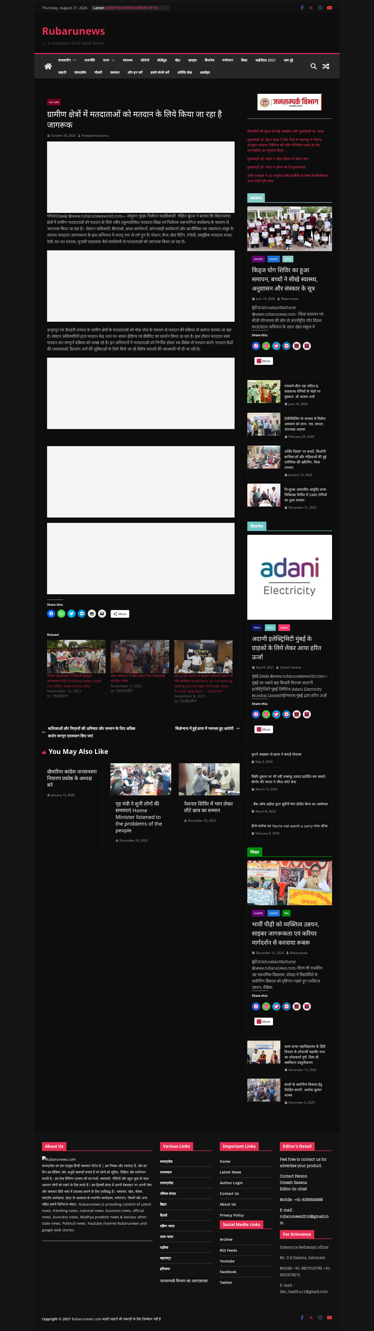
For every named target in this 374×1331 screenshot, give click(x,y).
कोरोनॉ (145, 60)
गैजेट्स (257, 627)
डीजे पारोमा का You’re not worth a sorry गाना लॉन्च (289, 825)
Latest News (230, 1172)
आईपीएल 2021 (265, 60)
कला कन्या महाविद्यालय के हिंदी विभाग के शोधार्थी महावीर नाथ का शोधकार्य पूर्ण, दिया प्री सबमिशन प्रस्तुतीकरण (304, 1054)
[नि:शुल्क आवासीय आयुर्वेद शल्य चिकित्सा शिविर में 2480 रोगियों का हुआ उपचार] (263, 498)
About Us (228, 1204)
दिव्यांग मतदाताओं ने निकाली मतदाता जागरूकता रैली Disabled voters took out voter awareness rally (74, 680)
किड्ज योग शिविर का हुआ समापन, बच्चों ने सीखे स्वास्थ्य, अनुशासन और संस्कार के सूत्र (285, 279)
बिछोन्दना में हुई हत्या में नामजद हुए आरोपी (204, 728)
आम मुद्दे (288, 60)
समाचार (115, 72)
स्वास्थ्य (128, 60)
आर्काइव (205, 72)
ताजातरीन (64, 60)
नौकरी (98, 72)
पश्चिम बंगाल (168, 1193)
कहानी (62, 72)
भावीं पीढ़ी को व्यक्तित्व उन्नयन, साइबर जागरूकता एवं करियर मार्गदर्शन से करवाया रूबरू (285, 933)
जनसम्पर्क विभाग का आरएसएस (184, 1281)
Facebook (228, 1271)
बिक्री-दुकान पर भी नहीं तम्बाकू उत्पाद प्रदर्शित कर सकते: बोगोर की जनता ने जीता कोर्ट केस (288, 779)
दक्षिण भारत (167, 1225)
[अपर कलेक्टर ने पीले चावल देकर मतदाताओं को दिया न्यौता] (140, 656)
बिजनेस (209, 60)
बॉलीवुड (162, 60)
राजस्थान (273, 259)
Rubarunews (73, 31)
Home (225, 1161)
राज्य (106, 60)
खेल (177, 60)
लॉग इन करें (135, 72)
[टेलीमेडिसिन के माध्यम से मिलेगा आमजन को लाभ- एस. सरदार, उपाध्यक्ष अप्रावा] (263, 428)
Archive (226, 1239)
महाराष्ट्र (284, 627)
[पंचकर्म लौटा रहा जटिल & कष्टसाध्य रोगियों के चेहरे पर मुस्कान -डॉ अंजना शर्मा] (263, 395)
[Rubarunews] (48, 66)
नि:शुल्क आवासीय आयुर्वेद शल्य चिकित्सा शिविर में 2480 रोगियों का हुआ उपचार (305, 494)
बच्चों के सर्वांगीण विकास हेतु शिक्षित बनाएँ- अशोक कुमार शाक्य (303, 1089)
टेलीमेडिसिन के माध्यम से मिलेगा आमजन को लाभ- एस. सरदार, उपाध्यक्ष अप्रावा (305, 424)
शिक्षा (244, 60)
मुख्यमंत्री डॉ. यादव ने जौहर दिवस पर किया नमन (277, 158)
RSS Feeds (228, 1250)
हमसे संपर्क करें (160, 72)
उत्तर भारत (166, 1236)
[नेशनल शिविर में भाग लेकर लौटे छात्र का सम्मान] (209, 767)
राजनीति (89, 60)
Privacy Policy (232, 1215)
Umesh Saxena (290, 667)
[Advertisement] (141, 177)
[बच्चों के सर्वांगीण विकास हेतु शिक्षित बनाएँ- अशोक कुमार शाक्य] (263, 1093)
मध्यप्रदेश (166, 1161)
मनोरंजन (227, 60)
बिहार (163, 1204)
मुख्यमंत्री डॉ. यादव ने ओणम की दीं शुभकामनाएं (276, 167)
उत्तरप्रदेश (166, 1182)
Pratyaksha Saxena (95, 135)
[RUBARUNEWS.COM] (59, 1159)
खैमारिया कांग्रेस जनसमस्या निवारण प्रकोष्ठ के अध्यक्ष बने (72, 778)
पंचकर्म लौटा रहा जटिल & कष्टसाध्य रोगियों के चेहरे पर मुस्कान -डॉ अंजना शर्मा (302, 391)
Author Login (231, 1182)
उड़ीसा (164, 1247)
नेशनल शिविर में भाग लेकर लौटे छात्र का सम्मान (208, 807)
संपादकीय (80, 72)
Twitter (226, 1282)
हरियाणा (165, 1268)
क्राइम (192, 60)
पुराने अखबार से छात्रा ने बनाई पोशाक (276, 754)
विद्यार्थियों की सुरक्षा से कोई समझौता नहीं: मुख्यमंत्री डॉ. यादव (285, 131)
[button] (73, 60)
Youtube (227, 1261)
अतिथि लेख (184, 72)
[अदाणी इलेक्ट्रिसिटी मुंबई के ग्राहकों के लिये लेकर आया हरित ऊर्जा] (289, 577)
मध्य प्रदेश (54, 102)
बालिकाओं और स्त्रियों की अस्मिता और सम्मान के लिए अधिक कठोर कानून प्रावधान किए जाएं (91, 732)
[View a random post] (326, 66)
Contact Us (229, 1193)
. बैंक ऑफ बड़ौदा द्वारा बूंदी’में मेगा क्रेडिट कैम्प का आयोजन (289, 804)
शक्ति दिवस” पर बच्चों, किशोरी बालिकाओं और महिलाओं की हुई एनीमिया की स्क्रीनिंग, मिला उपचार (305, 459)
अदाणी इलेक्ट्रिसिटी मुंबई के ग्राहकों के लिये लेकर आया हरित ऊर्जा (286, 647)
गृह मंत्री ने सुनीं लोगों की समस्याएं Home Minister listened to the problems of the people (139, 817)
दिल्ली (163, 1215)
